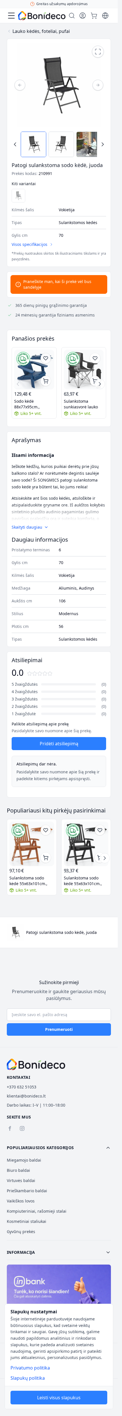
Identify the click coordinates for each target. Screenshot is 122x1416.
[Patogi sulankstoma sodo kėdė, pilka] (18, 195)
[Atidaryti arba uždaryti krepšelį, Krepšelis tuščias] (94, 15)
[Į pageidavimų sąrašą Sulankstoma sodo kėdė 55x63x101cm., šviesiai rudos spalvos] (46, 830)
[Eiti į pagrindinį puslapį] (42, 15)
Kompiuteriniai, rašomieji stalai (36, 1211)
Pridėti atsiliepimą (59, 743)
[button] (59, 1147)
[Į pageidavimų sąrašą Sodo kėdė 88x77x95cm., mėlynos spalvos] (46, 358)
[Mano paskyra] (82, 15)
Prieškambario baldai (27, 1190)
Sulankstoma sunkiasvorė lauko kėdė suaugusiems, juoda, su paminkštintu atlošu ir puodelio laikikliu (83, 404)
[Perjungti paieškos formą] (71, 15)
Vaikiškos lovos (21, 1201)
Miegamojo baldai (24, 1160)
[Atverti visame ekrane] (98, 52)
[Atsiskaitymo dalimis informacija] (59, 1296)
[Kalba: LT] (105, 15)
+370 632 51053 (21, 1087)
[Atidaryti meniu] (11, 15)
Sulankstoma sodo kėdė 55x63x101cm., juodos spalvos (83, 881)
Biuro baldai (18, 1170)
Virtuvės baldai (21, 1180)
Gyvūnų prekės (21, 1231)
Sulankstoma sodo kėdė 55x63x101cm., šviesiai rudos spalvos (30, 881)
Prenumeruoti (59, 1029)
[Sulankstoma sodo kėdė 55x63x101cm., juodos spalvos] (86, 844)
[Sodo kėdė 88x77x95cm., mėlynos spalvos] (34, 370)
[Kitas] (98, 85)
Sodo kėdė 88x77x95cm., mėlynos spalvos (29, 404)
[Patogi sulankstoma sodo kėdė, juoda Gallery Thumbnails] (59, 144)
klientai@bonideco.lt (26, 1096)
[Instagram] (22, 1128)
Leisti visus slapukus (59, 1397)
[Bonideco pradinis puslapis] (36, 1064)
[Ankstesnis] (20, 85)
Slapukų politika (27, 1378)
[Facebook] (10, 1128)
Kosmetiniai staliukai (26, 1221)
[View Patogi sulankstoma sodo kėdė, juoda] (33, 144)
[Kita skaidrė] (100, 384)
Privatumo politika (30, 1368)
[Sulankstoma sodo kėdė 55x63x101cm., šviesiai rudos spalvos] (31, 844)
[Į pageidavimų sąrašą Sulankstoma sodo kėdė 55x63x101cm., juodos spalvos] (100, 830)
